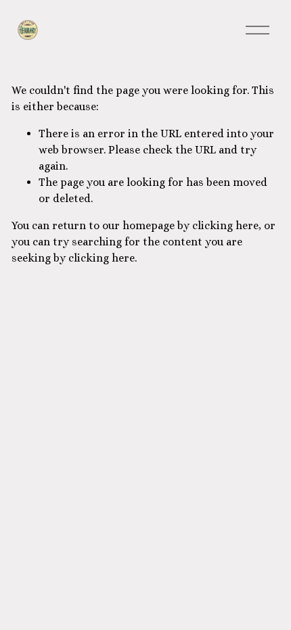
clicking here (225, 225)
